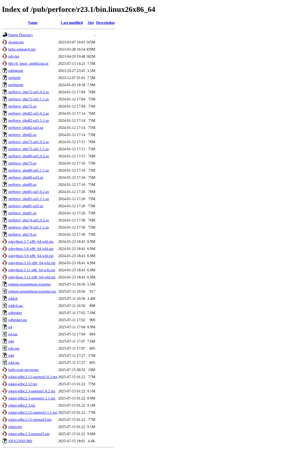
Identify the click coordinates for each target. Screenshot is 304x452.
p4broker (15, 313)
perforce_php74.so (22, 234)
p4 (10, 327)
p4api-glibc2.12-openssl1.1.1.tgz (32, 412)
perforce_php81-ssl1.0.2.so (28, 192)
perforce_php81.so (22, 213)
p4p (11, 341)
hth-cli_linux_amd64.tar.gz (28, 63)
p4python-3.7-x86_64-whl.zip (30, 242)
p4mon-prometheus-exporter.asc (32, 291)
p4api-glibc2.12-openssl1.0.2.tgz (32, 377)
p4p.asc (14, 348)
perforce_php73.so (22, 163)
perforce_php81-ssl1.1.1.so (28, 199)
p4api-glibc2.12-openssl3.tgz (30, 420)
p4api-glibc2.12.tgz (22, 384)
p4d (11, 355)
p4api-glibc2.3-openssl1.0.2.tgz (31, 391)
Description (105, 23)
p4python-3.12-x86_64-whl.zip (31, 277)
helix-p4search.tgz (22, 49)
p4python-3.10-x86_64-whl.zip (31, 263)
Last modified (72, 23)
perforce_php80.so (22, 185)
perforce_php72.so (22, 106)
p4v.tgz (13, 56)
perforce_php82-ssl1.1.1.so (28, 120)
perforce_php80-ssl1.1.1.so (28, 170)
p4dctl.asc (15, 306)
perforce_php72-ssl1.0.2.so (28, 92)
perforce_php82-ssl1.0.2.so (28, 113)
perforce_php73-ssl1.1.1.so (28, 149)
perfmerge (16, 85)
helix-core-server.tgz (23, 370)
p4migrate (15, 71)
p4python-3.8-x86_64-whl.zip (30, 249)
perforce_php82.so (22, 135)
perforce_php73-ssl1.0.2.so (28, 142)
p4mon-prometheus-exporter (29, 284)
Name (33, 23)
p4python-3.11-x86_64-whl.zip (31, 270)
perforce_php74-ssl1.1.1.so (28, 227)
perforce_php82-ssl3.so (25, 128)
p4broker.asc (17, 320)
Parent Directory (20, 35)
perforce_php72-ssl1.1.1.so (28, 99)
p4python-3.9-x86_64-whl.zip (30, 256)
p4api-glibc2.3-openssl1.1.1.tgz (31, 398)
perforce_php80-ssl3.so (25, 177)
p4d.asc (14, 363)
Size (91, 23)
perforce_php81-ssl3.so (25, 206)
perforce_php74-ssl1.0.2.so (28, 220)
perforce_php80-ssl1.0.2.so (28, 156)
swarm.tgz (16, 42)
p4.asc (13, 334)
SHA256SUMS (20, 441)
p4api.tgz (15, 427)
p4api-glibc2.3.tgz (21, 405)
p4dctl (13, 299)
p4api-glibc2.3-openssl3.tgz (29, 434)
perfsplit (14, 78)
